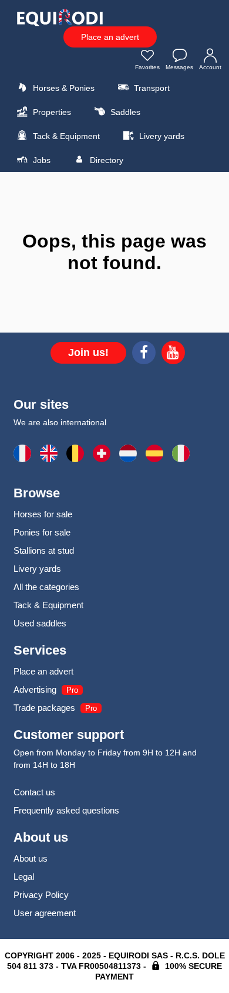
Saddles (124, 112)
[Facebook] (144, 354)
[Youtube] (173, 354)
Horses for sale (43, 514)
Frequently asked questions (66, 810)
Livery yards (160, 136)
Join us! (88, 352)
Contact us (34, 792)
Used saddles (40, 623)
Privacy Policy (41, 895)
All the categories (46, 587)
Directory (105, 160)
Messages (179, 67)
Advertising (35, 689)
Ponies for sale (42, 532)
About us (31, 858)
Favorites (147, 67)
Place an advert (110, 37)
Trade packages (44, 708)
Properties (51, 112)
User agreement (45, 913)
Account (210, 67)
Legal (24, 877)
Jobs (40, 160)
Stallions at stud (44, 550)
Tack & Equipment (65, 136)
